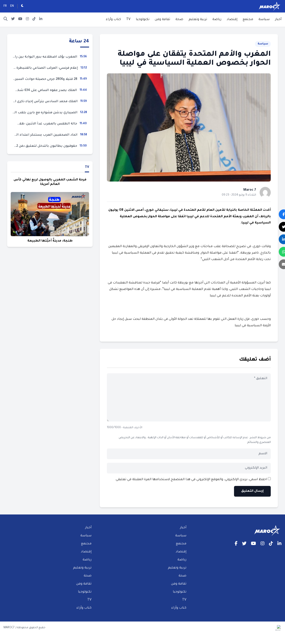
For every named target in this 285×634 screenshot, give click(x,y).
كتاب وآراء (113, 19)
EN (12, 6)
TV (128, 19)
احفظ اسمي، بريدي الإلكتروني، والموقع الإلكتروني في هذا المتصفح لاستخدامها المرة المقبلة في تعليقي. (191, 479)
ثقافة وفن (162, 19)
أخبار (278, 19)
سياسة (264, 19)
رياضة (216, 19)
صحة (179, 19)
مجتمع (248, 19)
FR (5, 6)
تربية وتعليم (198, 19)
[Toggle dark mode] (22, 6)
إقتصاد (232, 19)
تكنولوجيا (142, 19)
